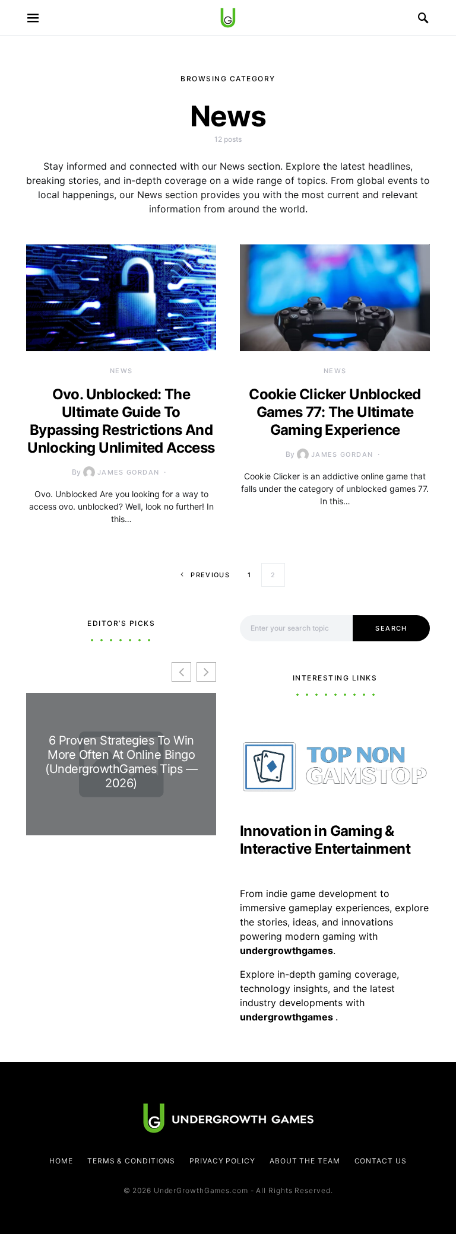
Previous (210, 575)
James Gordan (128, 472)
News (121, 371)
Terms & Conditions (131, 1160)
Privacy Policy (222, 1160)
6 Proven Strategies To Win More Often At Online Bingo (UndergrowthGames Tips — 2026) (121, 761)
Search (391, 628)
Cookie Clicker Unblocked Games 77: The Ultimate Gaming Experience (335, 412)
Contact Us (380, 1160)
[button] (206, 672)
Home (61, 1160)
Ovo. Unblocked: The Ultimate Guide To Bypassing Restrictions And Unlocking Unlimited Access (120, 421)
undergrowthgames (287, 1017)
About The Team (305, 1160)
